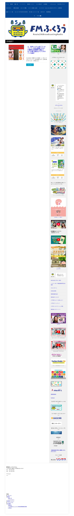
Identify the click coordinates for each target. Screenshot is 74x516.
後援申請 (10, 505)
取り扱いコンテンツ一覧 (34, 11)
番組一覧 (16, 4)
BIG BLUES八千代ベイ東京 (56, 280)
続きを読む (30, 64)
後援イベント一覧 (9, 11)
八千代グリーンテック (55, 303)
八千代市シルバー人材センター (57, 300)
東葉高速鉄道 (53, 394)
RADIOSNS (58, 324)
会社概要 (45, 4)
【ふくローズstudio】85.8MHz (21, 11)
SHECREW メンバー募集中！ (58, 217)
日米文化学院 (53, 290)
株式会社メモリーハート (55, 309)
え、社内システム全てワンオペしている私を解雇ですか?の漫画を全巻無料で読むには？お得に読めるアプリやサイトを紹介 (37, 50)
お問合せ (10, 507)
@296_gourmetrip (58, 105)
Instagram (59, 88)
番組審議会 (48, 11)
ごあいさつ (9, 495)
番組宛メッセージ (30, 4)
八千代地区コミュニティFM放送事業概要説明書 (17, 506)
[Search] (34, 16)
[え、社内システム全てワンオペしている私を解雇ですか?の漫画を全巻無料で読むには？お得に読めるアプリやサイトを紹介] (16, 45)
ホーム (7, 4)
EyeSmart (53, 397)
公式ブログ (43, 11)
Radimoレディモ (61, 4)
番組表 (11, 4)
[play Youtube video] (58, 240)
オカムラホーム (54, 287)
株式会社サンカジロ (55, 297)
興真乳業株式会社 (54, 294)
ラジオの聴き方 (39, 4)
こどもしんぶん (53, 4)
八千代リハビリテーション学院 (57, 306)
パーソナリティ (23, 4)
